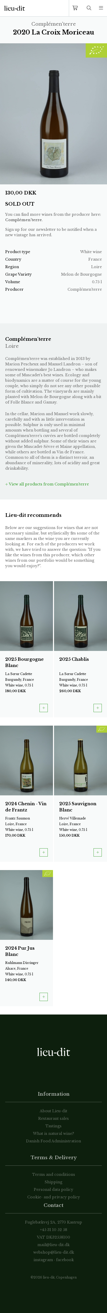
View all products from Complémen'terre (48, 484)
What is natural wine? (53, 1133)
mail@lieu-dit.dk (53, 1244)
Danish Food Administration (53, 1141)
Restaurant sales (53, 1118)
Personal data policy (53, 1189)
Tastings (53, 1126)
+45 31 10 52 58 (53, 1229)
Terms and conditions (53, 1174)
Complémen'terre (23, 220)
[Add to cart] (43, 708)
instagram (43, 1260)
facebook (65, 1260)
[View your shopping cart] (76, 8)
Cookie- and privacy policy (53, 1197)
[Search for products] (89, 8)
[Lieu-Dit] (14, 8)
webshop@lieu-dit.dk (53, 1252)
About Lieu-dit (53, 1111)
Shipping (53, 1182)
